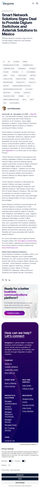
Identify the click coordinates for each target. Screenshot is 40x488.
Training (21, 96)
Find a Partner (10, 386)
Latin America (31, 72)
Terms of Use (10, 441)
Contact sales (13, 313)
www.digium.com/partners (27, 241)
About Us (8, 364)
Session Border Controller (21, 85)
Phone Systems (21, 79)
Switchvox (6, 92)
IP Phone (5, 72)
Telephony (26, 92)
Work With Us (10, 373)
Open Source (22, 75)
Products (32, 82)
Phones (32, 79)
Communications (8, 68)
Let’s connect (14, 336)
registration (9, 150)
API (9, 61)
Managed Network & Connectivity (9, 414)
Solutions (29, 89)
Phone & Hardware (8, 408)
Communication (28, 65)
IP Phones (15, 72)
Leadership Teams (11, 370)
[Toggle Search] (33, 3)
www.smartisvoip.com (10, 248)
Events (24, 402)
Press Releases (8, 82)
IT (22, 72)
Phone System (7, 79)
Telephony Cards (8, 96)
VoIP (4, 103)
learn (5, 75)
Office (13, 75)
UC (28, 96)
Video (31, 99)
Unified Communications (11, 99)
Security (6, 85)
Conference (21, 68)
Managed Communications (11, 402)
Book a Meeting (10, 383)
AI (3, 61)
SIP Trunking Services (9, 429)
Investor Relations (11, 367)
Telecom (17, 92)
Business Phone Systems (11, 65)
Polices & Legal (27, 389)
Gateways (32, 68)
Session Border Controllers (12, 89)
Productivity (20, 82)
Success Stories (28, 405)
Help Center (26, 385)
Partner (32, 75)
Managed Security (8, 421)
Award (25, 61)
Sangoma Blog (27, 399)
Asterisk (16, 61)
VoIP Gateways (14, 103)
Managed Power (11, 425)
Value (24, 99)
